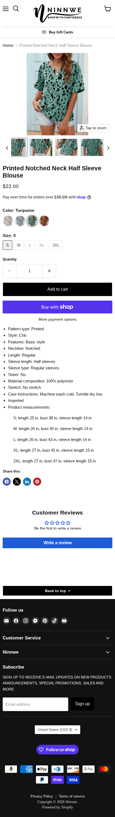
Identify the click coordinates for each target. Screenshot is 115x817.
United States (55, 730)
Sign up (82, 703)
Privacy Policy (41, 796)
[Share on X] (17, 482)
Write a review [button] (58, 542)
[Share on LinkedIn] (27, 482)
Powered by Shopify (57, 807)
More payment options (57, 319)
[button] (15, 147)
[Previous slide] (7, 147)
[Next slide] (108, 147)
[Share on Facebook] (7, 482)
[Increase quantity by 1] (49, 271)
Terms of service (72, 796)
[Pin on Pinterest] (37, 482)
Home (8, 45)
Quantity (10, 259)
